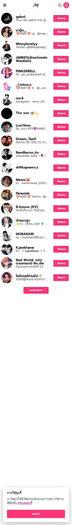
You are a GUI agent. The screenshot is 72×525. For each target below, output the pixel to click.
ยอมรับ (36, 513)
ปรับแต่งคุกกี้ (25, 503)
